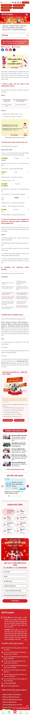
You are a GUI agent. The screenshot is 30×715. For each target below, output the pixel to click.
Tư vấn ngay (15, 601)
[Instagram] (18, 2)
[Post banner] (15, 20)
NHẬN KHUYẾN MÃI (8, 420)
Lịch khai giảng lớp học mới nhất (12, 704)
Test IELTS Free (6, 7)
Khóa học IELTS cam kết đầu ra (12, 694)
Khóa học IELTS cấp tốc (10, 702)
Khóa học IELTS (6, 5)
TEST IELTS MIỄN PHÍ (19, 420)
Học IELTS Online (19, 5)
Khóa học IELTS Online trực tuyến (12, 699)
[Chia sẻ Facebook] (2, 50)
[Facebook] (15, 2)
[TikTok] (20, 2)
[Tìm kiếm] (10, 2)
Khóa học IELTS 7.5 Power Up (11, 697)
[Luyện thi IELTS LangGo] (15, 613)
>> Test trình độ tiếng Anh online (15, 469)
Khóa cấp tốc (18, 7)
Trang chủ (5, 26)
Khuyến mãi (5, 10)
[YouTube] (13, 2)
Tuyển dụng (25, 2)
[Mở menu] (26, 14)
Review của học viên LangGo (11, 707)
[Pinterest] (10, 50)
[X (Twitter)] (14, 50)
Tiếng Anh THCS (14, 26)
